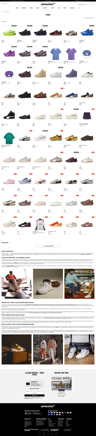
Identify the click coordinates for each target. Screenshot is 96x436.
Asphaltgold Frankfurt (28, 422)
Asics (67, 421)
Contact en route (27, 421)
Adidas (67, 420)
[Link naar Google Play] (37, 413)
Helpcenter (50, 420)
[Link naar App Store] (28, 413)
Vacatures (26, 425)
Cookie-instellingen (39, 422)
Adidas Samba (60, 421)
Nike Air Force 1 (60, 420)
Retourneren (50, 424)
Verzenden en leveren (52, 423)
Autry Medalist (60, 425)
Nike (67, 423)
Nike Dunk (59, 423)
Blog (25, 426)
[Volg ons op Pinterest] (56, 433)
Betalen (49, 422)
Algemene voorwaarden (40, 420)
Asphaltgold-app (51, 425)
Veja (67, 425)
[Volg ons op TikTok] (44, 433)
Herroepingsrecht (39, 421)
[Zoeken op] (79, 4)
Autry (67, 422)
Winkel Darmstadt (27, 423)
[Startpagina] (48, 406)
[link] (48, 4)
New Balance (68, 424)
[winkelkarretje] (93, 3)
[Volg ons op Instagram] (39, 433)
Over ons (26, 420)
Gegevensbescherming (40, 423)
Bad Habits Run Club (28, 424)
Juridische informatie (39, 424)
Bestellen (50, 421)
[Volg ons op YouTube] (52, 433)
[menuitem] (7, 18)
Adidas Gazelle (60, 422)
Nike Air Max (60, 424)
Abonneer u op (34, 395)
